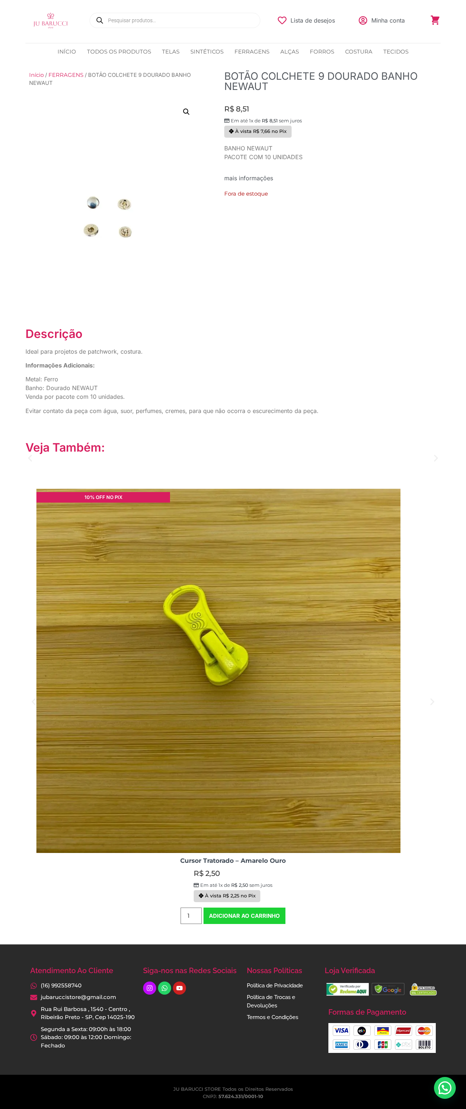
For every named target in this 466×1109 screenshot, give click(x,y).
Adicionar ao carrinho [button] (244, 915)
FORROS (322, 51)
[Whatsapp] (164, 988)
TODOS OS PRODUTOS (119, 51)
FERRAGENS (251, 51)
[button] (186, 111)
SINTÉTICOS (207, 51)
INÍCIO (67, 51)
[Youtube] (179, 988)
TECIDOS (395, 51)
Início (36, 75)
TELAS (170, 51)
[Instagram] (149, 988)
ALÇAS (289, 51)
